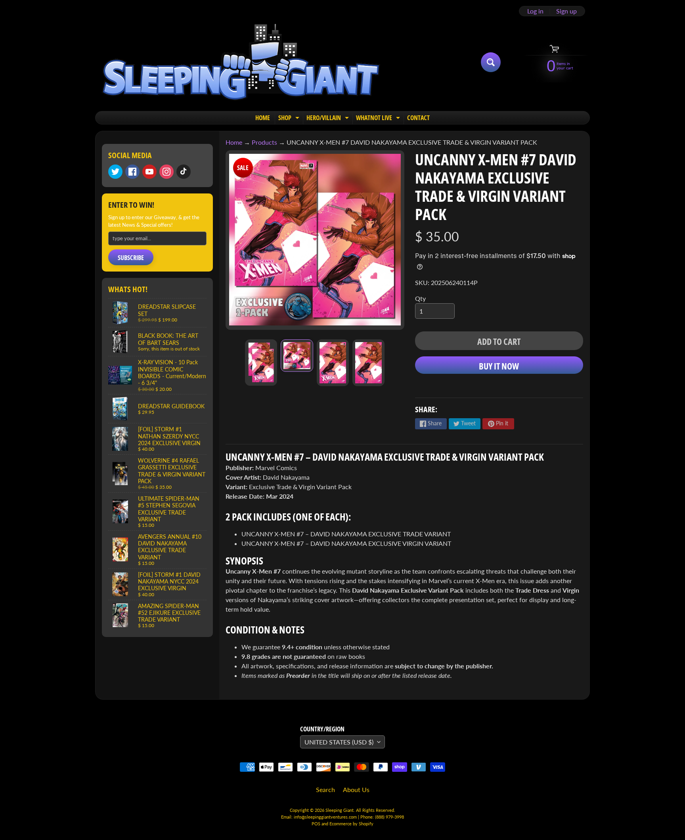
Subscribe (131, 257)
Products (264, 142)
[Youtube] (149, 172)
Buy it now (499, 366)
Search (325, 789)
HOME (262, 117)
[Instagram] (166, 172)
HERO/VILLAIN (328, 118)
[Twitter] (115, 172)
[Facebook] (132, 172)
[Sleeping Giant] (241, 62)
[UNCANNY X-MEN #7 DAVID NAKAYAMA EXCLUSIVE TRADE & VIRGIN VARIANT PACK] (261, 362)
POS (316, 823)
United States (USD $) (338, 742)
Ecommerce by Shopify (351, 823)
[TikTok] (183, 172)
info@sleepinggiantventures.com (326, 816)
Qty (420, 298)
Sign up (566, 11)
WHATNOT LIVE (379, 118)
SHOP (289, 118)
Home (234, 142)
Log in (535, 11)
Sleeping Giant (339, 810)
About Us (356, 789)
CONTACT (418, 117)
